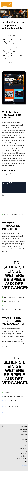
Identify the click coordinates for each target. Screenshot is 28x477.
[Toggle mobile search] (23, 2)
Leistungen (24, 434)
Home (25, 431)
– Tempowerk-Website (9, 174)
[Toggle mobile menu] (26, 2)
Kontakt (25, 442)
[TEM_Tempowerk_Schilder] (2, 305)
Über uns (24, 439)
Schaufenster (23, 436)
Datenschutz (23, 429)
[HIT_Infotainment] (2, 412)
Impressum (24, 426)
